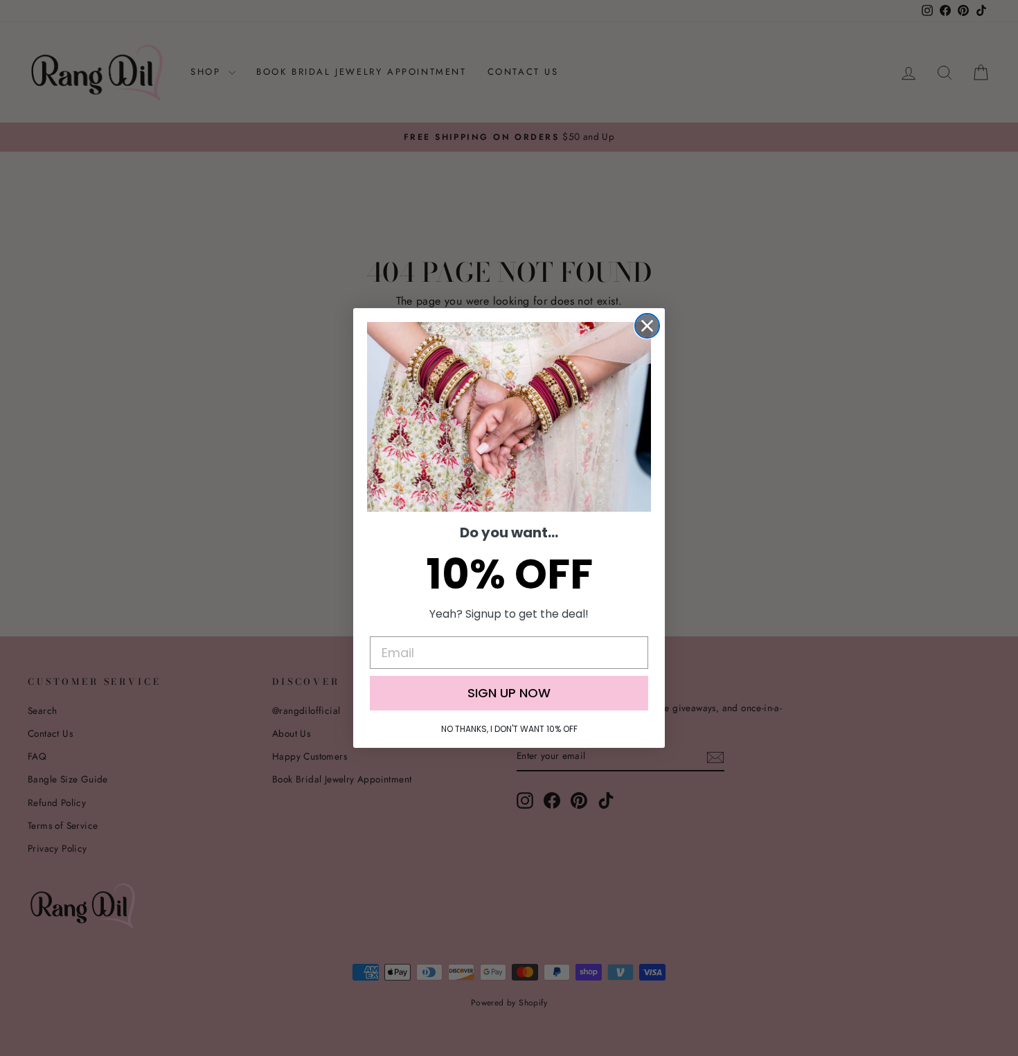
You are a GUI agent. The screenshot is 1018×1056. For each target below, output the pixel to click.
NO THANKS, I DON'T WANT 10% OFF (509, 729)
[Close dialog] (647, 326)
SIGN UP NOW (509, 692)
